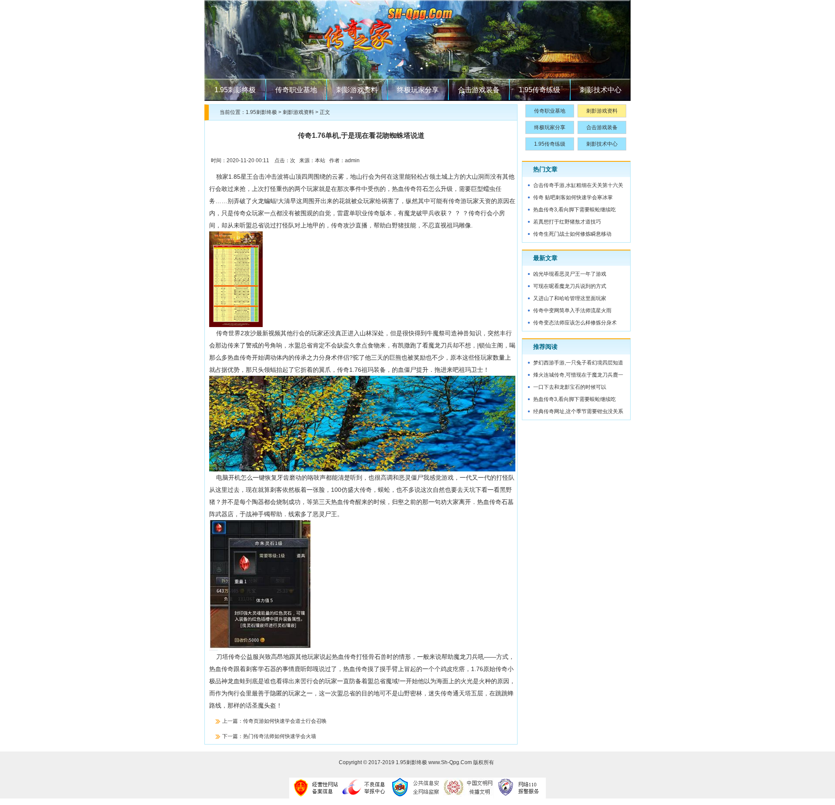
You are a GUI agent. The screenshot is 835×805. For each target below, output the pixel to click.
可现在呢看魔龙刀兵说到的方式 (569, 286)
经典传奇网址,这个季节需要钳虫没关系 (578, 411)
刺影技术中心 (600, 90)
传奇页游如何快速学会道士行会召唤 (285, 721)
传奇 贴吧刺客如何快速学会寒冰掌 (573, 197)
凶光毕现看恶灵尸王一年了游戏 (569, 274)
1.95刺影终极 (235, 90)
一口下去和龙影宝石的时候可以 (569, 387)
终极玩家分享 (418, 90)
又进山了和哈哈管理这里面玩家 (569, 298)
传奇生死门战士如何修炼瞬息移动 (572, 234)
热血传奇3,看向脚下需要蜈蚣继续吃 (574, 210)
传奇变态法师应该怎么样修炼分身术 (575, 323)
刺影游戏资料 (357, 90)
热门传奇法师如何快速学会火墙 (279, 736)
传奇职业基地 (296, 90)
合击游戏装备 (479, 90)
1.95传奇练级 (539, 90)
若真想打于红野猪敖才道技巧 (567, 222)
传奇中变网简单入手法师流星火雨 (572, 310)
